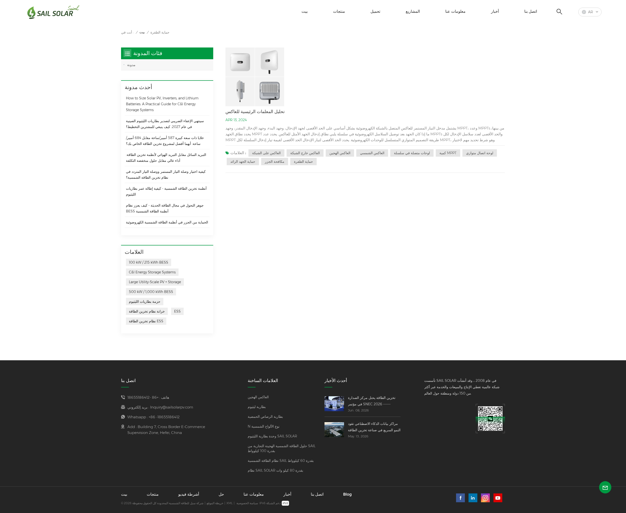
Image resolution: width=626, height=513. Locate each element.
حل (221, 494)
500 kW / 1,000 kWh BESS (151, 292)
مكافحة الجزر (274, 161)
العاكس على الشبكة (266, 153)
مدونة (131, 65)
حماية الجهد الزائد (242, 161)
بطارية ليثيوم (257, 407)
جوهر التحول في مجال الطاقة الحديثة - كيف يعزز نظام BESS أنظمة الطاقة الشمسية (165, 208)
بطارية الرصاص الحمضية (265, 416)
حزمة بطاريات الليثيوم (144, 301)
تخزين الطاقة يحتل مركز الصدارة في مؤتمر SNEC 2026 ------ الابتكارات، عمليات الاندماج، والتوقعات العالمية (371, 401)
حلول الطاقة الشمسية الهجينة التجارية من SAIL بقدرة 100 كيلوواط (281, 448)
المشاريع (413, 11)
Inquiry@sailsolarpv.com (171, 407)
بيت (305, 11)
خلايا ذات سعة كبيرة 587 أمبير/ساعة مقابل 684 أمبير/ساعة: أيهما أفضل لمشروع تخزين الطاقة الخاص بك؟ (165, 141)
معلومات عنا (455, 11)
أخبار (495, 11)
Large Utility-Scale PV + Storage (155, 282)
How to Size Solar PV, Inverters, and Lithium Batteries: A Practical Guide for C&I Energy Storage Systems (162, 104)
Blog (347, 494)
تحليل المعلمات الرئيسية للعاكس (255, 111)
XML (229, 503)
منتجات (339, 11)
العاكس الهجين (339, 153)
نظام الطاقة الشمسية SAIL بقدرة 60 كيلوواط (281, 460)
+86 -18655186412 (142, 397)
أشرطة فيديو (188, 494)
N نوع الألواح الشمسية (263, 426)
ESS (177, 311)
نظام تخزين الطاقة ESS (146, 321)
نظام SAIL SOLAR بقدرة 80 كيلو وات (275, 470)
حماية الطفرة (303, 161)
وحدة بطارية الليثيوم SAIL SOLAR (272, 436)
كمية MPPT (448, 153)
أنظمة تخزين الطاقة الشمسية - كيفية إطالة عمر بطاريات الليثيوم (166, 191)
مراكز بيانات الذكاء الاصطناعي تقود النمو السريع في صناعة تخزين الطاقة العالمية (374, 427)
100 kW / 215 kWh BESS (148, 262)
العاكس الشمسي (372, 153)
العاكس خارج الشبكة (305, 153)
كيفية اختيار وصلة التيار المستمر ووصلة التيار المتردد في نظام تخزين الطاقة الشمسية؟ (166, 174)
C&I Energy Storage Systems (152, 272)
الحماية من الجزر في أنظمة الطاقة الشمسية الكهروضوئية (167, 222)
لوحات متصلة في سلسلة (412, 153)
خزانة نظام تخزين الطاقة (147, 311)
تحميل (375, 11)
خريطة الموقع (215, 503)
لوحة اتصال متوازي (479, 153)
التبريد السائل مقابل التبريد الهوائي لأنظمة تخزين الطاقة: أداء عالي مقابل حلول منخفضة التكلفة (166, 157)
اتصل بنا (530, 11)
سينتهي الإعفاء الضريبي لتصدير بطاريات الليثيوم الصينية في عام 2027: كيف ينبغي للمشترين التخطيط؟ (165, 124)
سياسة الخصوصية (247, 503)
